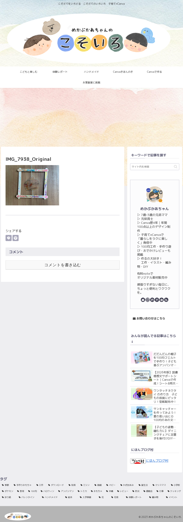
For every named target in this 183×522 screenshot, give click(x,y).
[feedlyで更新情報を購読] (161, 300)
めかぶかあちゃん (154, 208)
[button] (175, 167)
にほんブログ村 (157, 460)
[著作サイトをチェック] (143, 300)
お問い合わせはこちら (150, 318)
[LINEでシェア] (9, 238)
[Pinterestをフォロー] (157, 300)
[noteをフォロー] (152, 300)
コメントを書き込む (62, 265)
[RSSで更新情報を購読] (166, 300)
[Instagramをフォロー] (147, 300)
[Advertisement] (91, 117)
